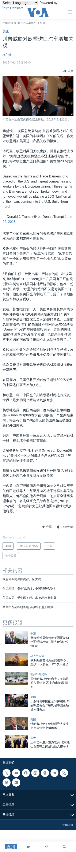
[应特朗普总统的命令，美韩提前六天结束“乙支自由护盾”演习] (16, 678)
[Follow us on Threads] (45, 773)
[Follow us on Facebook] (26, 773)
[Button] (68, 71)
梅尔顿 (7, 54)
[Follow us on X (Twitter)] (7, 773)
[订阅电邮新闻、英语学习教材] (16, 782)
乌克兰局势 (37, 656)
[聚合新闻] (64, 773)
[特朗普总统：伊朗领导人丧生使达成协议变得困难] (16, 723)
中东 (33, 633)
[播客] (7, 782)
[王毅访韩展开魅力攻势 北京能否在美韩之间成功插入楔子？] (16, 741)
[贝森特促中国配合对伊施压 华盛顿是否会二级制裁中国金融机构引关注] (16, 700)
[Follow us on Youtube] (16, 773)
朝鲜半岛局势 (38, 674)
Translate (16, 8)
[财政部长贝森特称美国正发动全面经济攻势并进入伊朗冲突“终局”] (16, 637)
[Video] (28, 846)
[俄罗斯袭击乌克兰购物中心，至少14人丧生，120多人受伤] (16, 659)
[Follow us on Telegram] (54, 773)
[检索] (64, 846)
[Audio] (46, 846)
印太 (33, 738)
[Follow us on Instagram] (35, 773)
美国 (6, 31)
